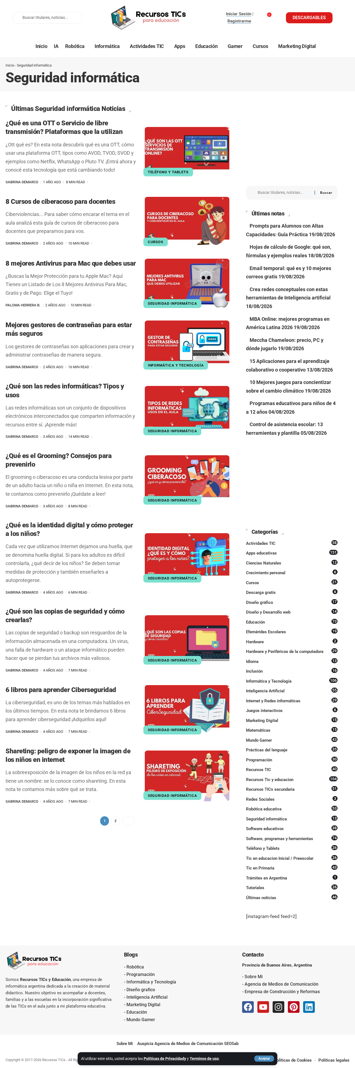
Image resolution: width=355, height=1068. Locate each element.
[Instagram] (278, 1007)
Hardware (291, 641)
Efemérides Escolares (291, 631)
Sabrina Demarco (22, 182)
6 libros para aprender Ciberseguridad (61, 690)
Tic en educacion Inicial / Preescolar (291, 858)
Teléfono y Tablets (168, 172)
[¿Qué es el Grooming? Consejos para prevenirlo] (187, 480)
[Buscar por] (284, 193)
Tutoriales (291, 887)
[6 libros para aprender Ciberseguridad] (187, 710)
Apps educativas (291, 553)
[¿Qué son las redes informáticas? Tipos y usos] (187, 411)
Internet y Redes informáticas (291, 700)
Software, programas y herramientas (291, 838)
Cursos (155, 242)
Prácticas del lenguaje (291, 749)
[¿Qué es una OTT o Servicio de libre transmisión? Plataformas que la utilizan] (187, 152)
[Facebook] (248, 1007)
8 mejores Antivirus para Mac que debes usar (71, 263)
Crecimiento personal (291, 572)
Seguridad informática (172, 303)
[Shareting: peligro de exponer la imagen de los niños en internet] (187, 776)
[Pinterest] (294, 1007)
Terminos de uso (204, 1058)
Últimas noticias (291, 897)
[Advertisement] (292, 140)
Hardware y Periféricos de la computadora (291, 651)
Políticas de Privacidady (165, 1058)
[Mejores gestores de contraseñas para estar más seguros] (187, 346)
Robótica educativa (291, 809)
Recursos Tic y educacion (291, 779)
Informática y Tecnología (176, 365)
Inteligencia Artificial (291, 690)
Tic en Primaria (291, 868)
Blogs (131, 954)
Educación (291, 622)
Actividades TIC (291, 543)
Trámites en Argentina (291, 878)
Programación (291, 759)
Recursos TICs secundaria (291, 789)
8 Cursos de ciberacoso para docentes (60, 201)
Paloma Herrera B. (23, 305)
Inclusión (291, 671)
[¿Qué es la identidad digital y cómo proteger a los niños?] (187, 558)
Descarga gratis (291, 592)
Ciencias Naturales (291, 563)
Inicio (10, 65)
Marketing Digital (291, 720)
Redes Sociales (291, 799)
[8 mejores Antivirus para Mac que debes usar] (187, 284)
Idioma (291, 661)
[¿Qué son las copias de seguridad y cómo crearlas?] (187, 640)
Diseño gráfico (291, 602)
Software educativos (291, 828)
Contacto (252, 954)
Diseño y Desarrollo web (291, 612)
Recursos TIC (291, 769)
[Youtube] (263, 1007)
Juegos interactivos (291, 710)
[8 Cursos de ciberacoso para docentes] (187, 222)
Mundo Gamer (291, 740)
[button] (264, 1059)
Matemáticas (291, 730)
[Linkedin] (309, 1007)
